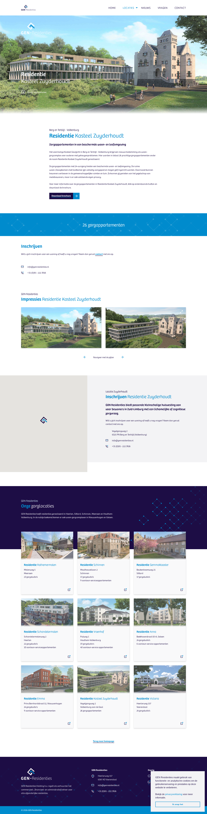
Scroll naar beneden (37, 92)
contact (99, 254)
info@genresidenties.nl (38, 266)
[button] (85, 357)
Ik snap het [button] (177, 804)
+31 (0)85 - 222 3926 (36, 272)
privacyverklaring (173, 794)
